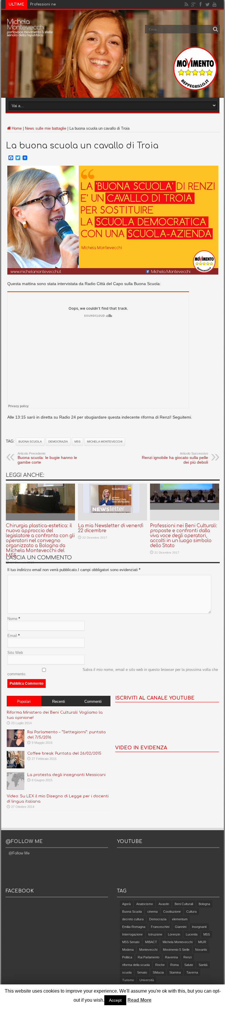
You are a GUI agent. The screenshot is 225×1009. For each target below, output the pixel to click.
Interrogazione (132, 934)
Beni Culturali (184, 904)
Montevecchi (148, 949)
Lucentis (192, 934)
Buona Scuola (30, 441)
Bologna (204, 904)
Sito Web (15, 652)
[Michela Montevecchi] (30, 33)
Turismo (128, 980)
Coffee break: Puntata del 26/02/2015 (64, 753)
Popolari (24, 701)
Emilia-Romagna (133, 927)
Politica (127, 957)
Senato (142, 972)
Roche (160, 965)
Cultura (191, 911)
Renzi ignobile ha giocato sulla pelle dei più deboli (175, 458)
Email (12, 635)
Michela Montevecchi (104, 441)
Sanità (203, 965)
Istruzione (155, 934)
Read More (139, 1000)
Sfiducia (158, 972)
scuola (127, 972)
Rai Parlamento (148, 957)
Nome (12, 618)
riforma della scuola (136, 965)
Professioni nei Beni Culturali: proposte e (67, 4)
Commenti (93, 701)
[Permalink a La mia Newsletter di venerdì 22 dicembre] (112, 519)
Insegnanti (199, 927)
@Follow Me (24, 841)
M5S (77, 441)
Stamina (175, 972)
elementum (180, 919)
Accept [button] (115, 1000)
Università (146, 980)
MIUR (202, 942)
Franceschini (160, 927)
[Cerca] (215, 29)
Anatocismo (144, 904)
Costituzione (172, 911)
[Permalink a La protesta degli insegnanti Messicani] (15, 788)
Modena (128, 949)
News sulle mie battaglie (45, 128)
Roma (174, 965)
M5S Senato (130, 942)
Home (17, 128)
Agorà (126, 904)
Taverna (192, 972)
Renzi (187, 957)
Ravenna (171, 957)
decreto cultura (133, 919)
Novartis (201, 949)
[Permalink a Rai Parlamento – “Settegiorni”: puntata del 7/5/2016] (15, 746)
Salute (188, 965)
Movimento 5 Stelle (176, 949)
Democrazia (58, 441)
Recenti (58, 701)
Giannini (180, 927)
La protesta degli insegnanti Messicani (66, 775)
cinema (152, 911)
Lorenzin (174, 934)
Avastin (163, 904)
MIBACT (151, 942)
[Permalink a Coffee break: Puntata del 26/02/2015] (15, 767)
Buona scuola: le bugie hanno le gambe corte (47, 458)
